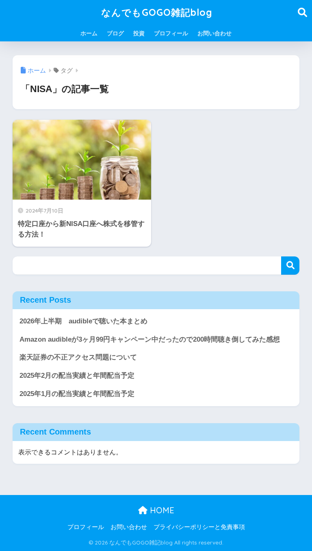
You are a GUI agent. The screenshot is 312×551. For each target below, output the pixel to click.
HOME (160, 510)
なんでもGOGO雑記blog (156, 12)
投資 (139, 33)
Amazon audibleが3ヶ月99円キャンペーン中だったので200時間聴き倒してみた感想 (150, 339)
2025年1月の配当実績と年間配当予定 (77, 394)
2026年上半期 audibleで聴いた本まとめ (83, 321)
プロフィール (171, 33)
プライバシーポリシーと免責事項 (199, 527)
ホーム (89, 33)
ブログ (115, 33)
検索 (290, 265)
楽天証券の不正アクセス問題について (78, 357)
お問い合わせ (214, 33)
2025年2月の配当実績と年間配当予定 (77, 375)
